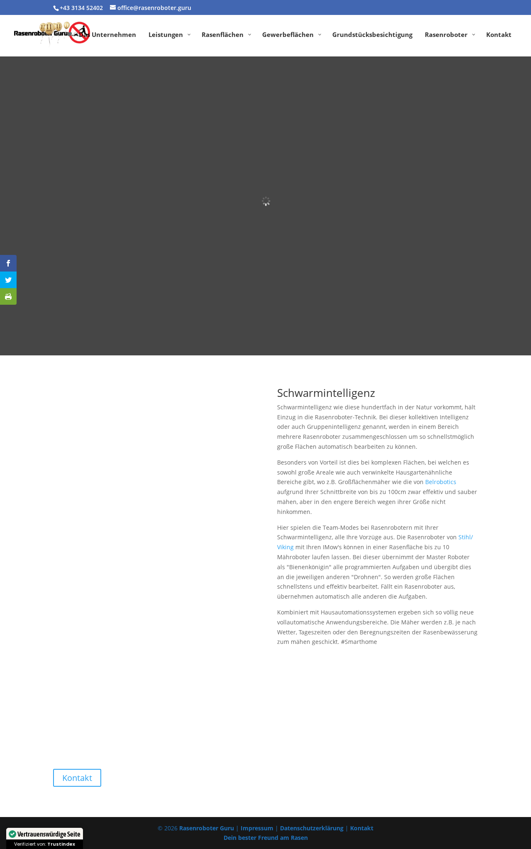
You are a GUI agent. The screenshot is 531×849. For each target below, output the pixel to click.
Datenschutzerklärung (311, 828)
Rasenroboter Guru (206, 828)
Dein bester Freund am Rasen (266, 838)
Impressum (257, 828)
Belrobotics (440, 482)
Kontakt (77, 777)
